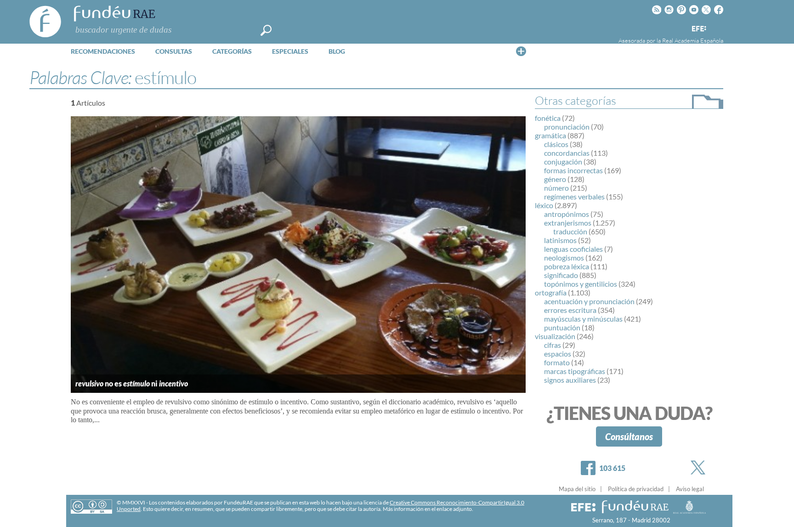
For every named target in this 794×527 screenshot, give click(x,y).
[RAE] (717, 27)
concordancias (567, 152)
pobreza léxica (566, 266)
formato (557, 362)
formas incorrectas (573, 170)
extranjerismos (567, 222)
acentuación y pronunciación (589, 301)
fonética (548, 117)
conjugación (563, 161)
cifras (552, 344)
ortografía (551, 292)
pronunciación (567, 126)
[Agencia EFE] (698, 29)
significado (561, 275)
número (556, 187)
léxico (544, 205)
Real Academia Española (692, 40)
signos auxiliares (570, 379)
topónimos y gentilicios (580, 283)
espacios (557, 353)
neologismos (564, 257)
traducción (570, 231)
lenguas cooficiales (573, 248)
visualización (555, 336)
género (555, 179)
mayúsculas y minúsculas (583, 318)
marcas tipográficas (574, 371)
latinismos (560, 240)
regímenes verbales (574, 196)
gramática (550, 135)
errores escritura (570, 310)
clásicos (556, 144)
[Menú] (521, 51)
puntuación (562, 327)
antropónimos (566, 214)
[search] (266, 30)
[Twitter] (700, 467)
